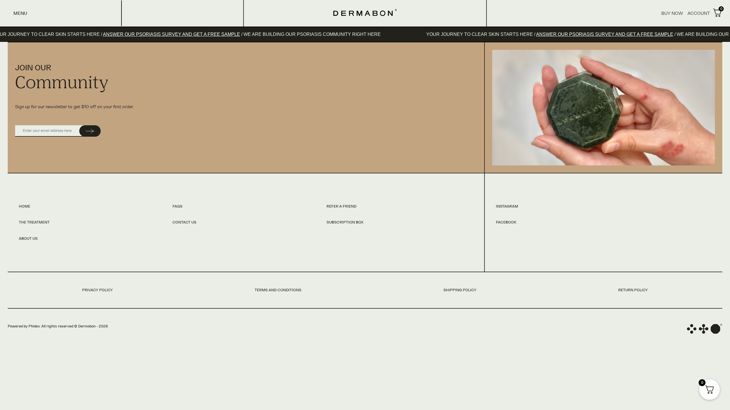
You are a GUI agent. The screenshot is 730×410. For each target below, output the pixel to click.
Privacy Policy (97, 290)
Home (24, 206)
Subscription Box (345, 222)
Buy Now (672, 13)
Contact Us (184, 222)
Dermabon (365, 12)
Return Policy (633, 290)
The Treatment (34, 222)
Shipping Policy (459, 290)
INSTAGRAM (507, 206)
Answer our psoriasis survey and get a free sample (141, 34)
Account (699, 13)
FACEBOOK (506, 222)
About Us (28, 239)
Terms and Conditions (278, 290)
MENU (20, 13)
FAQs (177, 206)
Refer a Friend (341, 206)
